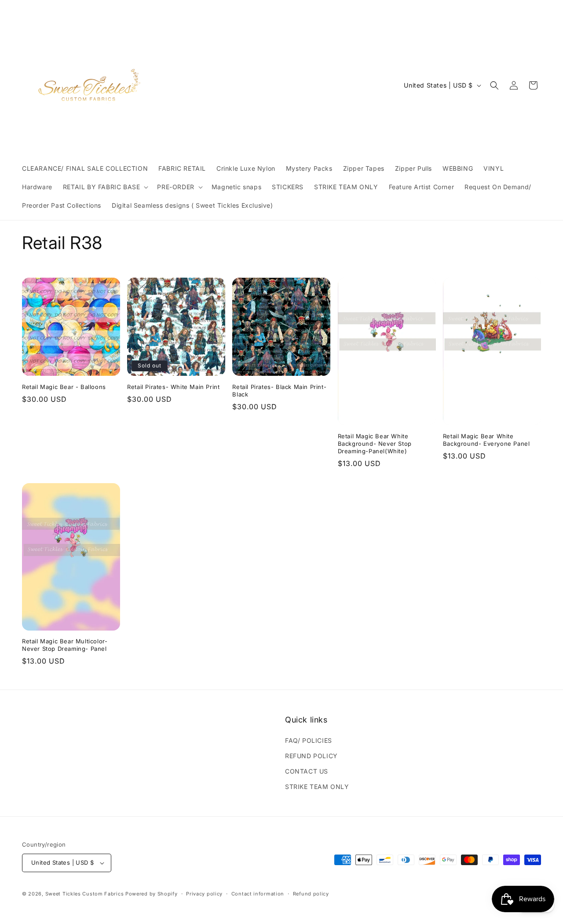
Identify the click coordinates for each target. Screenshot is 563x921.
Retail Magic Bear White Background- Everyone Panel (486, 440)
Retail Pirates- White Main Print (173, 386)
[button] (105, 187)
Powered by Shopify (151, 894)
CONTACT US (306, 771)
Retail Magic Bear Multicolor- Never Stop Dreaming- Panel (64, 645)
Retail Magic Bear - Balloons (64, 386)
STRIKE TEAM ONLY (317, 786)
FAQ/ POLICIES (308, 740)
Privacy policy (204, 894)
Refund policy (311, 894)
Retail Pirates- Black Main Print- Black (279, 390)
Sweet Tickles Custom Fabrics (84, 894)
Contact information (257, 894)
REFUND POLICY (311, 756)
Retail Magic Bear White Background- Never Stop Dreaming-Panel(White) (375, 444)
